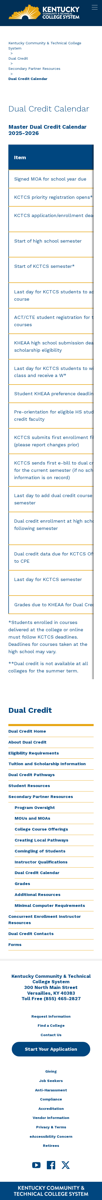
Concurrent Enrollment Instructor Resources (44, 919)
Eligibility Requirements (33, 753)
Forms (14, 944)
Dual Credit (18, 58)
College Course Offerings (41, 829)
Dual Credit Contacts (31, 933)
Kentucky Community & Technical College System (44, 45)
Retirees (51, 1145)
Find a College (51, 1025)
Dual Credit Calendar (37, 872)
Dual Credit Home (27, 731)
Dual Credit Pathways (31, 774)
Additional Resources (37, 894)
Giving (51, 1071)
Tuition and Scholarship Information (47, 763)
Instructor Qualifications (41, 861)
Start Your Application (51, 1049)
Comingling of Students (40, 851)
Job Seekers (51, 1081)
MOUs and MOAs (32, 818)
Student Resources (29, 785)
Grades (22, 883)
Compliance (51, 1099)
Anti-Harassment (51, 1090)
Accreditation (51, 1108)
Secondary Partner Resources (34, 68)
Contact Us (51, 1035)
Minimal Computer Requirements (50, 905)
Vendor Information (51, 1118)
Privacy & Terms (51, 1127)
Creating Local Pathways (41, 840)
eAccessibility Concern (51, 1136)
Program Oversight (35, 807)
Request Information (51, 1016)
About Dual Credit (27, 742)
